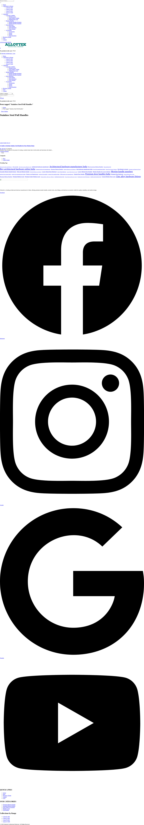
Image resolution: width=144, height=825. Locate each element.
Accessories (9, 30)
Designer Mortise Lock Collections (70, 169)
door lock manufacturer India (99, 169)
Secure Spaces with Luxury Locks (71, 176)
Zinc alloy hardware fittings (128, 176)
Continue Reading (4, 151)
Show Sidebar (4, 111)
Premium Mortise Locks (18, 176)
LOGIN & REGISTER (5, 42)
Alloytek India (15, 166)
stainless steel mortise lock (95, 176)
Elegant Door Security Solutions (111, 169)
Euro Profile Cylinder (14, 18)
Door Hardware (10, 25)
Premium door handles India (97, 174)
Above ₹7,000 (9, 12)
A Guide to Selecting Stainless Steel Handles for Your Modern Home (17, 145)
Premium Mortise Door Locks (129, 174)
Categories (5, 14)
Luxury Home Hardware (61, 171)
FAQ (4, 38)
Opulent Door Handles (79, 174)
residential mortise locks (59, 176)
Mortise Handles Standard (15, 23)
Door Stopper (12, 29)
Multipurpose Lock (13, 19)
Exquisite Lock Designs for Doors (135, 169)
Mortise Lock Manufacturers (32, 174)
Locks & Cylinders (10, 15)
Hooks (10, 34)
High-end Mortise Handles (23, 171)
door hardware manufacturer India (84, 169)
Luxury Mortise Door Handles (85, 171)
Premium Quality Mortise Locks (32, 176)
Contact (5, 39)
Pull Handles (6, 810)
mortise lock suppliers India (53, 174)
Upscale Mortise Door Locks (109, 176)
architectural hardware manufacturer (40, 166)
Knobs (10, 33)
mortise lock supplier (43, 174)
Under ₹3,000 (9, 9)
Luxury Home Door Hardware (49, 171)
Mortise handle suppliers (122, 171)
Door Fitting (12, 26)
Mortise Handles (10, 20)
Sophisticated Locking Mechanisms (83, 176)
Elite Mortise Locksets (123, 169)
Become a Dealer (7, 37)
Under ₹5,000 (9, 11)
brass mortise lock (107, 166)
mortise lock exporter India (5, 174)
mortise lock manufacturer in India (19, 174)
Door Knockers (12, 27)
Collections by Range (8, 6)
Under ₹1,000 (9, 7)
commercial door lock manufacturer (43, 169)
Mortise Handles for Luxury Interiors (101, 171)
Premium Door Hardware (117, 174)
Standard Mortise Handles (9, 806)
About (4, 793)
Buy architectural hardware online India (17, 169)
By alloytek (2, 148)
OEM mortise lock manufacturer (66, 174)
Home (4, 4)
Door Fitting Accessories (9, 807)
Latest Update (3, 142)
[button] (0, 48)
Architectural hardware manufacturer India (68, 166)
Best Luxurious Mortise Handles (95, 166)
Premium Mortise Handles (6, 176)
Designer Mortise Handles (57, 169)
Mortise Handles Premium (15, 22)
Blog (4, 158)
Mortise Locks (12, 16)
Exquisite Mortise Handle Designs (8, 171)
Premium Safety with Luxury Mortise (47, 176)
